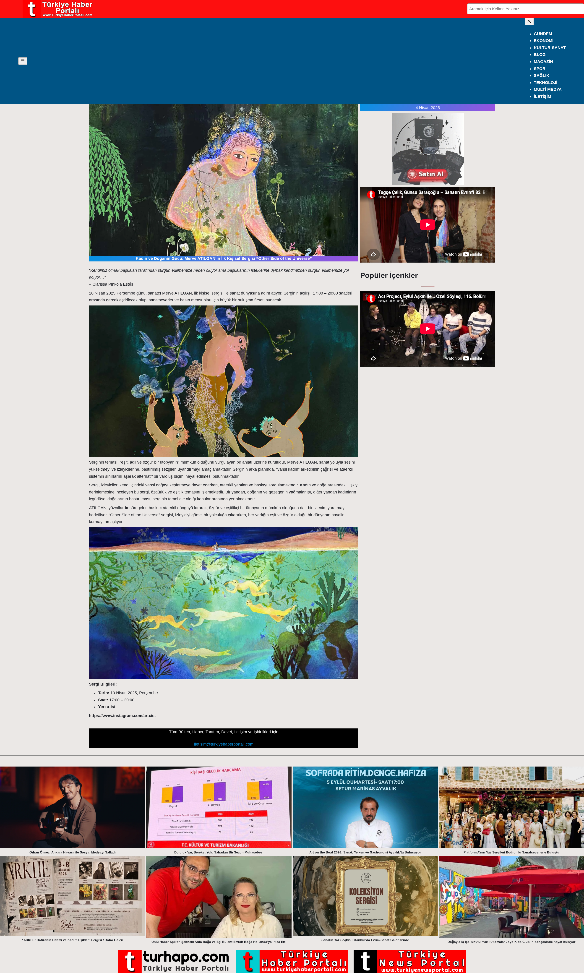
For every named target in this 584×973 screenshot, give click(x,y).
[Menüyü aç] (22, 61)
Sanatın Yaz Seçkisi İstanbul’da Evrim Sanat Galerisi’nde (365, 940)
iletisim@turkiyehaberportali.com (223, 744)
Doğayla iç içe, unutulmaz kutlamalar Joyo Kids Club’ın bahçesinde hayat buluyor (511, 942)
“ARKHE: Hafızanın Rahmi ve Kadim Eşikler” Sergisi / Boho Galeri (72, 940)
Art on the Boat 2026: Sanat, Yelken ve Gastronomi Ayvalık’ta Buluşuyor (365, 852)
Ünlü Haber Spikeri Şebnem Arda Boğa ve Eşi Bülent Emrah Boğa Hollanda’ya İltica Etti (218, 942)
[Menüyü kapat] (529, 21)
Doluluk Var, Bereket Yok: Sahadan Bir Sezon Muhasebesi (218, 852)
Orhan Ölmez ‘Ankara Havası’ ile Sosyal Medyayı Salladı (72, 852)
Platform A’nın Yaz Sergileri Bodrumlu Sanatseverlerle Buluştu (511, 852)
